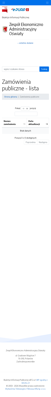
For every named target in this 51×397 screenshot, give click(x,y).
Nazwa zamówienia (10, 122)
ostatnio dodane (26, 43)
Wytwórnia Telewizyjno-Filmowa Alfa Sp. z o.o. (25, 389)
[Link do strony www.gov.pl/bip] (6, 9)
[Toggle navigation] (47, 2)
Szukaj (44, 69)
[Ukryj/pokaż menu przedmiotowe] (3, 2)
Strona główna (10, 96)
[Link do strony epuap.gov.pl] (20, 9)
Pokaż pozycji (25, 108)
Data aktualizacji (34, 122)
